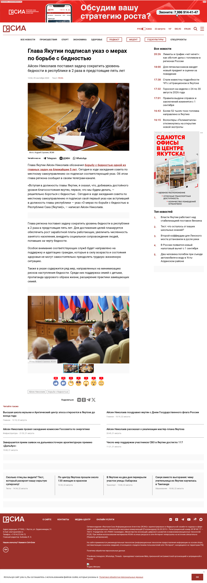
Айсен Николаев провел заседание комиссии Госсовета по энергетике (46, 429)
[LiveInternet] (105, 565)
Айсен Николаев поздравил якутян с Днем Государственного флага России (153, 412)
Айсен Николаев (37, 392)
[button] (126, 298)
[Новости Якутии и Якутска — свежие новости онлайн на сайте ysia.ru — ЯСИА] (14, 28)
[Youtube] (189, 519)
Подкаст (114, 39)
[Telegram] (88, 400)
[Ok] (177, 519)
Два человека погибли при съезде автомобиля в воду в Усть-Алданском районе (182, 258)
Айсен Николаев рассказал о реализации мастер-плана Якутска (145, 429)
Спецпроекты (178, 40)
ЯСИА (60, 78)
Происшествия (48, 40)
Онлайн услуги (105, 519)
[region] (103, 576)
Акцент (133, 39)
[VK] (171, 519)
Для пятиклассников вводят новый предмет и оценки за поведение (180, 70)
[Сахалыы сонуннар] (144, 29)
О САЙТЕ (47, 519)
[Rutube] (195, 519)
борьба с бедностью (58, 392)
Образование (161, 488)
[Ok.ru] (84, 400)
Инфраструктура (10, 433)
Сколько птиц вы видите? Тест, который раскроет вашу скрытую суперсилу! (26, 481)
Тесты (8, 488)
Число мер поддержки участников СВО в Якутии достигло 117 (145, 442)
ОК (197, 577)
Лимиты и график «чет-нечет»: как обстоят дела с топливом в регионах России (182, 58)
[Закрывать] (204, 572)
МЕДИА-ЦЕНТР (82, 519)
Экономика (80, 40)
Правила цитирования (97, 537)
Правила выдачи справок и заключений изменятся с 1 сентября (179, 101)
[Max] (201, 519)
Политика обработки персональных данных (106, 551)
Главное (6, 420)
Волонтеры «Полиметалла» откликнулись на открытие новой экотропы (179, 123)
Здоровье (96, 40)
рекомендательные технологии (120, 542)
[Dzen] (65, 158)
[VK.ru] (79, 400)
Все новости (28, 40)
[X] (93, 400)
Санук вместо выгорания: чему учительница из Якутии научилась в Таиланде (175, 481)
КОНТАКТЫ (63, 519)
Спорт (65, 40)
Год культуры (155, 39)
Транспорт (111, 485)
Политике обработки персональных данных (121, 577)
